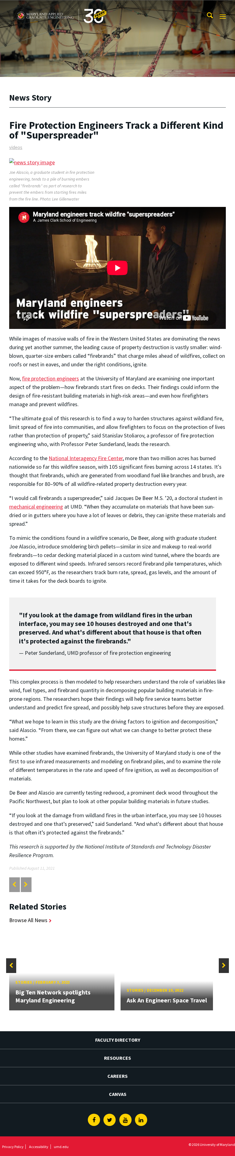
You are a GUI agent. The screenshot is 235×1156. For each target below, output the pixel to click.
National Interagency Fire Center (86, 458)
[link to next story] (26, 884)
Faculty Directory (117, 1040)
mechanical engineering (36, 506)
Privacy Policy (13, 1146)
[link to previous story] (14, 884)
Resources (117, 1058)
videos (15, 147)
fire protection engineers (50, 378)
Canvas (117, 1094)
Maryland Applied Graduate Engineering (60, 5)
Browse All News (28, 920)
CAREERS (117, 1076)
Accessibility (38, 1146)
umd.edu (61, 1146)
